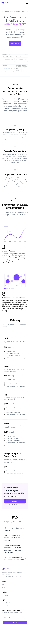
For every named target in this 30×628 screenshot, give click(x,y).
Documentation (6, 595)
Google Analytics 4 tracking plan (16, 178)
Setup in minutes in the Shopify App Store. (14, 325)
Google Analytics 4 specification (15, 111)
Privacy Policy (5, 606)
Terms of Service (6, 603)
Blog (3, 584)
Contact (4, 587)
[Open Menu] (27, 2)
